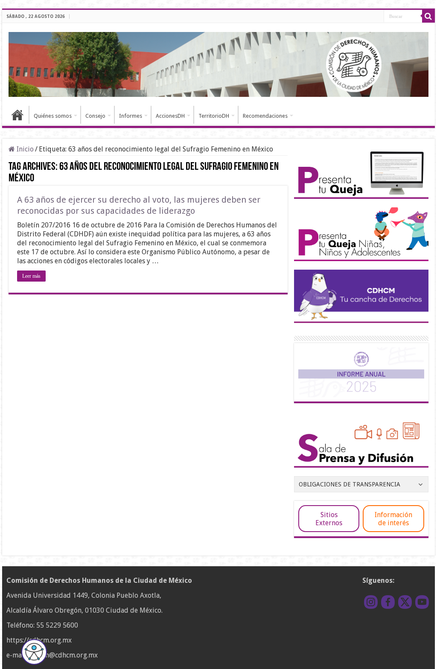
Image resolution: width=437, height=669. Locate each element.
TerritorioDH (213, 116)
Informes (130, 116)
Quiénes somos (53, 116)
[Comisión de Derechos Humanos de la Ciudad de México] (218, 63)
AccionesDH (170, 116)
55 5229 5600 (57, 625)
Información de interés (393, 519)
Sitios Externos (328, 519)
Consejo (95, 116)
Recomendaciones (265, 116)
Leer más (31, 276)
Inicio (17, 115)
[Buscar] (428, 16)
